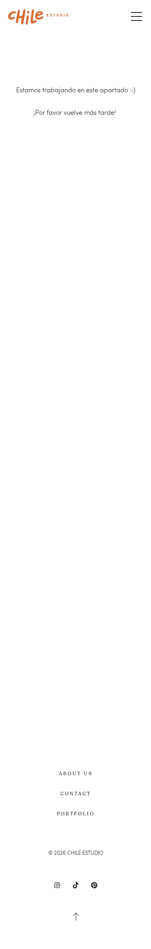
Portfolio (76, 814)
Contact (75, 793)
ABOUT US (76, 773)
